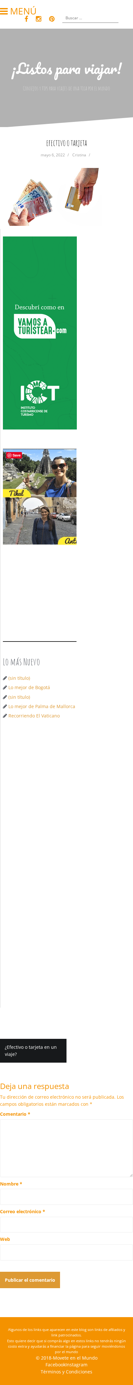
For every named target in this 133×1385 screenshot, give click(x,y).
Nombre (11, 1184)
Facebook (56, 1365)
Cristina (79, 155)
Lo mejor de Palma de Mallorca (41, 706)
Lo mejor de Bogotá (29, 687)
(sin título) (19, 678)
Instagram (76, 1365)
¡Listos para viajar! (67, 68)
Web (5, 1239)
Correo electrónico (22, 1211)
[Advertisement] (66, 796)
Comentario (15, 1114)
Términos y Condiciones (66, 1372)
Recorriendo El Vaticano (34, 716)
